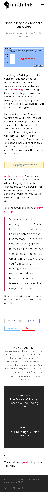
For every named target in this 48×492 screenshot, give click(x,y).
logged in (25, 462)
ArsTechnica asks (14, 176)
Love (16, 320)
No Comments (24, 36)
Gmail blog (16, 89)
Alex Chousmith (16, 33)
